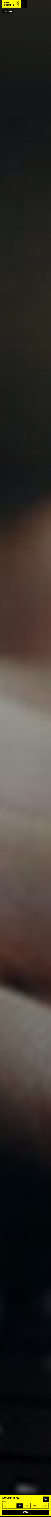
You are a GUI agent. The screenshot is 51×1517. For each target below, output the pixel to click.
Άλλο (44, 1506)
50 (27, 1506)
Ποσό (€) (6, 1501)
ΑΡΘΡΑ (10, 11)
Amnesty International (11, 4)
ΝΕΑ (4, 11)
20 (20, 1506)
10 (12, 1506)
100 (34, 1506)
